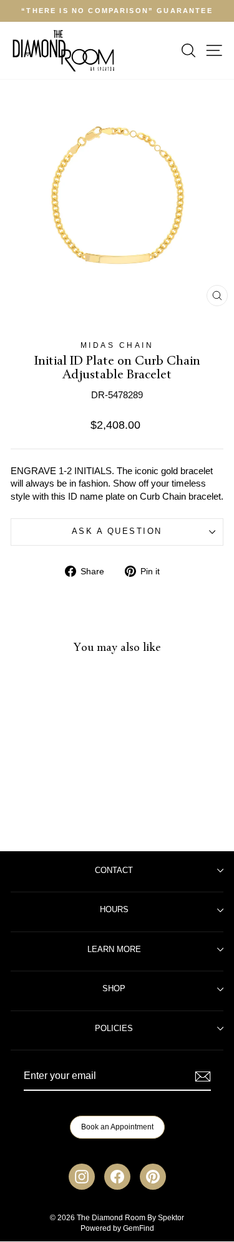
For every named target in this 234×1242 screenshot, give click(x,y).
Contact (114, 870)
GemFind (138, 1228)
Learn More (114, 949)
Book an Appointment (117, 1127)
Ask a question (117, 531)
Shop (113, 988)
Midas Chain (117, 345)
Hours (114, 909)
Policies (114, 1028)
